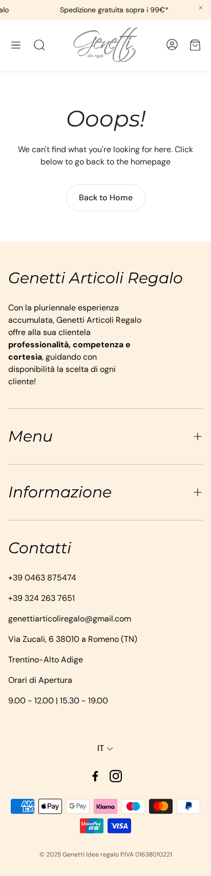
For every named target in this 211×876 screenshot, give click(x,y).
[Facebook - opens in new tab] (95, 776)
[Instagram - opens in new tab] (116, 776)
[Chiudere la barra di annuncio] (200, 7)
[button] (16, 45)
